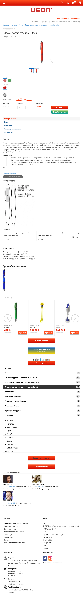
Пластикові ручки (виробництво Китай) (42, 387)
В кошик (59, 107)
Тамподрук (8, 534)
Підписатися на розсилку (52, 563)
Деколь (6, 540)
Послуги (9, 451)
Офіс (9, 431)
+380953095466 (9, 487)
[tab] (41, 118)
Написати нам (41, 466)
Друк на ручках (10, 529)
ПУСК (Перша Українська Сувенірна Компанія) (61, 526)
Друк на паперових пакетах (14, 543)
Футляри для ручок (42, 410)
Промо (10, 438)
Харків (45, 548)
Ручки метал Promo (42, 396)
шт (27, 107)
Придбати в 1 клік (60, 112)
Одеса (45, 545)
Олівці (42, 373)
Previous (8, 318)
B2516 (6, 327)
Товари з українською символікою (41, 350)
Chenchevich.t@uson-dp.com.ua (14, 489)
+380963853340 (38, 487)
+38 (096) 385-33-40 (15, 573)
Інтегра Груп (47, 537)
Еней (44, 532)
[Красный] (5, 88)
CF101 (58, 327)
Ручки (9, 368)
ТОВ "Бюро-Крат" (49, 529)
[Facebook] (45, 558)
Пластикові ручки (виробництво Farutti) (42, 382)
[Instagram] (50, 558)
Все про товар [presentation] (10, 118)
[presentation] (41, 122)
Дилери (45, 519)
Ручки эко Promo (42, 406)
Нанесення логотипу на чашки (16, 523)
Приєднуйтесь (48, 552)
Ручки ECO (42, 391)
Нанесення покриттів (12, 526)
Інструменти (13, 427)
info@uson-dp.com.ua (16, 584)
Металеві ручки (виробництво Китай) (42, 377)
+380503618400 (9, 503)
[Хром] (5, 95)
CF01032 (33, 327)
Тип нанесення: (9, 174)
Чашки (10, 420)
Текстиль (11, 444)
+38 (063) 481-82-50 (15, 576)
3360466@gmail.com (11, 505)
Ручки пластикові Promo (42, 401)
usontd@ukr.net (14, 582)
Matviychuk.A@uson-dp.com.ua (43, 489)
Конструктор (41, 363)
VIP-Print (46, 523)
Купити (22, 332)
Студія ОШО (47, 540)
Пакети (10, 424)
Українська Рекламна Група (53, 534)
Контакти (8, 552)
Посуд (9, 434)
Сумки (9, 441)
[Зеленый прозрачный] (9, 80)
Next (75, 318)
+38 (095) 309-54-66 (15, 571)
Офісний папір (41, 340)
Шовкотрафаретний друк (14, 532)
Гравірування (9, 537)
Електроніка (12, 448)
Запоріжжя (47, 543)
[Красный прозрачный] (5, 80)
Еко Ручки (42, 415)
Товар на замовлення (42, 458)
